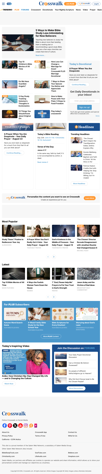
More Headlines (79, 184)
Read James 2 (42, 162)
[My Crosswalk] (84, 4)
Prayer (93, 10)
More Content (51, 336)
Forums (25, 10)
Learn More (89, 198)
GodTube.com (40, 453)
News (78, 10)
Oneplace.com (73, 456)
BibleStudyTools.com (10, 453)
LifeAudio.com (40, 456)
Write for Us (72, 436)
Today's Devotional (80, 64)
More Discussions (76, 388)
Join (70, 4)
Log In (96, 4)
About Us (5, 432)
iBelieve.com (73, 453)
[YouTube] (20, 425)
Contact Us (72, 432)
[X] (15, 425)
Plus (17, 10)
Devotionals (48, 10)
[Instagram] (26, 425)
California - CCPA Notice (11, 439)
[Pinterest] (10, 425)
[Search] (9, 4)
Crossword (36, 10)
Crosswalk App (41, 432)
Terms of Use (40, 436)
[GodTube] (36, 425)
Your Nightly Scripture (64, 10)
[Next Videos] (54, 257)
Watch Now (8, 384)
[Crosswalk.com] (51, 4)
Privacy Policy (7, 436)
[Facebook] (4, 425)
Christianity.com (8, 456)
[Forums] (31, 425)
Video (85, 10)
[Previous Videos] (48, 257)
